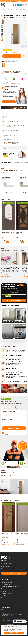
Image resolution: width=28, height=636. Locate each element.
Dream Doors (5, 234)
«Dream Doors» (19, 17)
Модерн (15, 475)
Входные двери (5, 584)
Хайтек (3, 475)
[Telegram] (19, 5)
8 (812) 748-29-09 (8, 566)
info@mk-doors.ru (8, 569)
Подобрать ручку (6, 162)
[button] (23, 46)
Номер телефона (7, 419)
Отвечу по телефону (15, 300)
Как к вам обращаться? (9, 411)
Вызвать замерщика (15, 573)
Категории (4, 579)
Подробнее (12, 630)
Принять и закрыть (14, 632)
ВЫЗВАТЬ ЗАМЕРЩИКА (9, 101)
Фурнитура (4, 591)
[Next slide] (26, 34)
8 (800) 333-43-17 (8, 564)
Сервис (3, 604)
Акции (2, 598)
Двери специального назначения (10, 586)
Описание (16, 162)
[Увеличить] (15, 33)
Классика (9, 475)
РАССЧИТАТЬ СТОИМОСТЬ (12, 56)
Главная (3, 9)
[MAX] (16, 5)
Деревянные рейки (6, 589)
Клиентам (4, 601)
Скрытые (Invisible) (6, 593)
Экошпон (22, 9)
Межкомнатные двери (12, 9)
